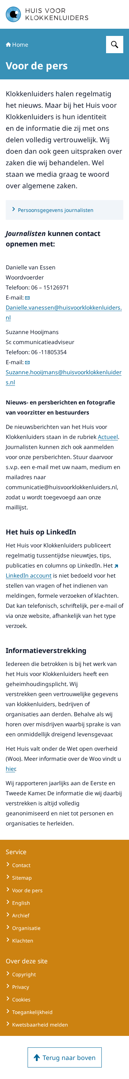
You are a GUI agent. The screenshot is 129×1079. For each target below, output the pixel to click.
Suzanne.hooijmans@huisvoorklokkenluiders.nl (63, 377)
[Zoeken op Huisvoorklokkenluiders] (114, 44)
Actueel (108, 437)
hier (10, 769)
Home (20, 44)
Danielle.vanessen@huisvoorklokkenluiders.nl (64, 312)
